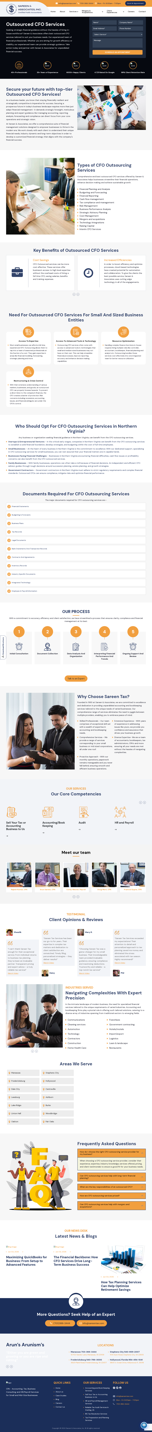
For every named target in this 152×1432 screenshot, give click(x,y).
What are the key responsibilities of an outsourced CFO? (106, 1187)
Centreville (51, 1089)
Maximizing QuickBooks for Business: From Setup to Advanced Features (26, 1261)
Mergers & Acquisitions (87, 12)
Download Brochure (3, 646)
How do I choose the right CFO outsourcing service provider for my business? (109, 1153)
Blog (57, 1399)
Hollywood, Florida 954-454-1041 (126, 1359)
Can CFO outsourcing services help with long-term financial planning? (107, 1177)
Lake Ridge (16, 1105)
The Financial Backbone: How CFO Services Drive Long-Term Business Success (76, 1261)
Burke (48, 1105)
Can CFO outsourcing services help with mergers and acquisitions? (104, 1205)
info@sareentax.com (67, 3)
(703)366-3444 (61, 1323)
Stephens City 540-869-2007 (125, 1352)
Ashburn (49, 1097)
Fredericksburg (18, 1081)
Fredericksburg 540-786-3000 (86, 1359)
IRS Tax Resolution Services (96, 1414)
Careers (131, 11)
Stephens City (52, 1072)
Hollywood (50, 1081)
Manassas (15, 1072)
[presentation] (74, 294)
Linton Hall (16, 1113)
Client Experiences (112, 12)
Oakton (14, 1121)
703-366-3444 (86, 3)
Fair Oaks (50, 1121)
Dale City (15, 1089)
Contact (142, 11)
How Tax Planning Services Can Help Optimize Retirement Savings (121, 1286)
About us (59, 1392)
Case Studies (61, 1395)
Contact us (60, 1407)
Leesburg (15, 1097)
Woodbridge (51, 1113)
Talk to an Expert (76, 678)
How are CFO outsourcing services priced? (100, 1195)
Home (53, 11)
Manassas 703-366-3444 (83, 1352)
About (62, 11)
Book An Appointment (135, 3)
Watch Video (13, 973)
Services (73, 11)
